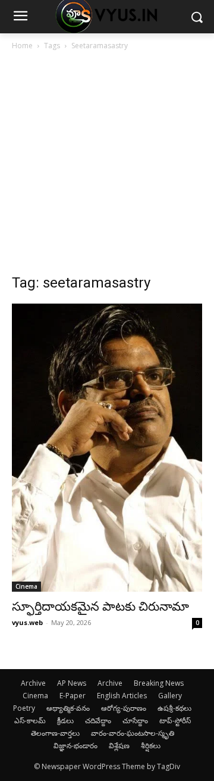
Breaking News (159, 683)
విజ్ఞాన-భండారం (75, 746)
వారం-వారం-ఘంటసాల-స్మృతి (132, 733)
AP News (71, 683)
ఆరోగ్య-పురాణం (123, 708)
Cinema (26, 586)
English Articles (122, 696)
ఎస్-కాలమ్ (30, 721)
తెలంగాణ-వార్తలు (55, 733)
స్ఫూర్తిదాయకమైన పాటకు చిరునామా (100, 606)
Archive (33, 683)
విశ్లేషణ (119, 746)
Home (22, 45)
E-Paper (72, 696)
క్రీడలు (65, 721)
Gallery (170, 696)
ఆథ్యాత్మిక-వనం (68, 708)
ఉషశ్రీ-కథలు (174, 708)
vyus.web (27, 622)
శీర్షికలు (150, 746)
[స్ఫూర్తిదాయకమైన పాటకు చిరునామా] (107, 448)
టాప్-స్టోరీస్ (175, 721)
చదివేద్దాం (98, 721)
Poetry (24, 708)
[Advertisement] (107, 165)
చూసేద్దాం (135, 721)
